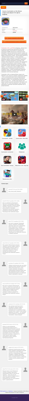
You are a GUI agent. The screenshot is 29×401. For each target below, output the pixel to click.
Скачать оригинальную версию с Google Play (15, 41)
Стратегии (15, 30)
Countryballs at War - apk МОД (7, 48)
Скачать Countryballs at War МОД (15, 38)
